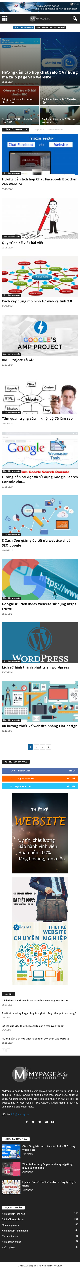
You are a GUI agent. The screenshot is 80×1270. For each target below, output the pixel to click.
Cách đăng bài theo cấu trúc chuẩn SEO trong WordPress (35, 1000)
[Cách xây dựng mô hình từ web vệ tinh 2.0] (40, 276)
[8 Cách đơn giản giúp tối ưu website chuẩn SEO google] (40, 515)
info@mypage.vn (20, 1114)
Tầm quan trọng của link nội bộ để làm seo (37, 418)
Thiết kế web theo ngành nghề (50, 27)
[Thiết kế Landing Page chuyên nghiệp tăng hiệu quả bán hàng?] (11, 1169)
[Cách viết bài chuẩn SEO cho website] (60, 121)
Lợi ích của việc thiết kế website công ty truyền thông (33, 1026)
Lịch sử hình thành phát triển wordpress (35, 667)
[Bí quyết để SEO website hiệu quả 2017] (20, 121)
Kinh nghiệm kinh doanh (15, 1230)
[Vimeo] (40, 1122)
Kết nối (71, 778)
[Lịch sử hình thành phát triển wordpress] (40, 642)
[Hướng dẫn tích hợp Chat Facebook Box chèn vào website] (40, 154)
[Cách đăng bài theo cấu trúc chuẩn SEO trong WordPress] (11, 1151)
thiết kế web (40, 1265)
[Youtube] (53, 1122)
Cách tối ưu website (23, 27)
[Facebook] (27, 1122)
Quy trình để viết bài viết (23, 242)
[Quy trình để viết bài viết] (40, 218)
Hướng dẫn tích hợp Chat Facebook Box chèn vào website (35, 1038)
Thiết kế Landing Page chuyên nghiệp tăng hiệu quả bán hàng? (39, 1013)
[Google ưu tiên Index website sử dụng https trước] (40, 579)
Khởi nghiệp (8, 1247)
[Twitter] (33, 1122)
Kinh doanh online (11, 1241)
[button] (74, 19)
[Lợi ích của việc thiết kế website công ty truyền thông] (11, 1187)
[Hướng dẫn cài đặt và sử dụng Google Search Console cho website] (40, 452)
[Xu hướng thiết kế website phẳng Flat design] (40, 701)
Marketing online (11, 1225)
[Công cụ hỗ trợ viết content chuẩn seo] (20, 101)
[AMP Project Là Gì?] (40, 335)
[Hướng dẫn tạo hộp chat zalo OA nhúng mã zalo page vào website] (40, 59)
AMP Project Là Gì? (18, 360)
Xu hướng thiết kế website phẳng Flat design (39, 726)
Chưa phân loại (10, 1236)
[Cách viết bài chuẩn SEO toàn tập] (60, 101)
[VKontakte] (46, 1122)
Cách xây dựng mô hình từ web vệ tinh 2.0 (37, 301)
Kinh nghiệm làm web (13, 1213)
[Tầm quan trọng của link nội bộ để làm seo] (40, 393)
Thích (72, 770)
